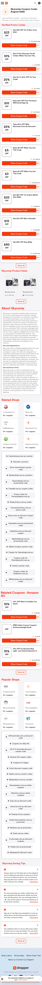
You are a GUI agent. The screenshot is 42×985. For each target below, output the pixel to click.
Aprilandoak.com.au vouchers (20, 475)
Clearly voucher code (20, 566)
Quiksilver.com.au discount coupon (20, 532)
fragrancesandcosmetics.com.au (16, 692)
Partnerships (19, 955)
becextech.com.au (33, 428)
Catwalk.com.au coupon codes (20, 489)
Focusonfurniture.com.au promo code (21, 509)
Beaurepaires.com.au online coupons (21, 786)
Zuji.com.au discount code (20, 801)
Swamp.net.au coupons (20, 814)
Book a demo (6, 955)
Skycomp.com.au (10, 292)
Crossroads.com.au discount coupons (20, 840)
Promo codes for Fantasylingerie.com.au (21, 495)
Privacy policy (22, 972)
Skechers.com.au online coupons (20, 794)
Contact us (21, 960)
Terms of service (33, 972)
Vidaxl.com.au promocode (20, 847)
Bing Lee (28, 412)
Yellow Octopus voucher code (21, 547)
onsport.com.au (10, 444)
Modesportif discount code (21, 852)
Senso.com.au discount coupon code (20, 517)
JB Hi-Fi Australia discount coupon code (20, 750)
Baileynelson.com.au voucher (20, 780)
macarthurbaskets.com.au (13, 708)
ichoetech (29, 724)
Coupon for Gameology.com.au (20, 552)
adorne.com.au (31, 444)
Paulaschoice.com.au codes (21, 502)
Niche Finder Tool (33, 955)
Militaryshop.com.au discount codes (20, 580)
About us (11, 960)
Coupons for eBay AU (20, 743)
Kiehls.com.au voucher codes (20, 774)
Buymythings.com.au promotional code (20, 482)
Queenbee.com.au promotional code (20, 524)
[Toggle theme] (39, 3)
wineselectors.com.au (12, 724)
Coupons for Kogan (20, 763)
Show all (21, 265)
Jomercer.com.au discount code (20, 808)
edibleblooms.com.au (11, 428)
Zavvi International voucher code (20, 468)
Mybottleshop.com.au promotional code (20, 540)
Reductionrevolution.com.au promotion (20, 821)
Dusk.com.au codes (21, 833)
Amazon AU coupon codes (20, 757)
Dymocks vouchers (20, 462)
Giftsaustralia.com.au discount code (20, 737)
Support (30, 960)
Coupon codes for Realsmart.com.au (20, 572)
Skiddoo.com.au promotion (20, 828)
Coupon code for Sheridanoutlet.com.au (21, 559)
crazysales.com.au (11, 412)
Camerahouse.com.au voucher (20, 456)
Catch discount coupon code (20, 768)
